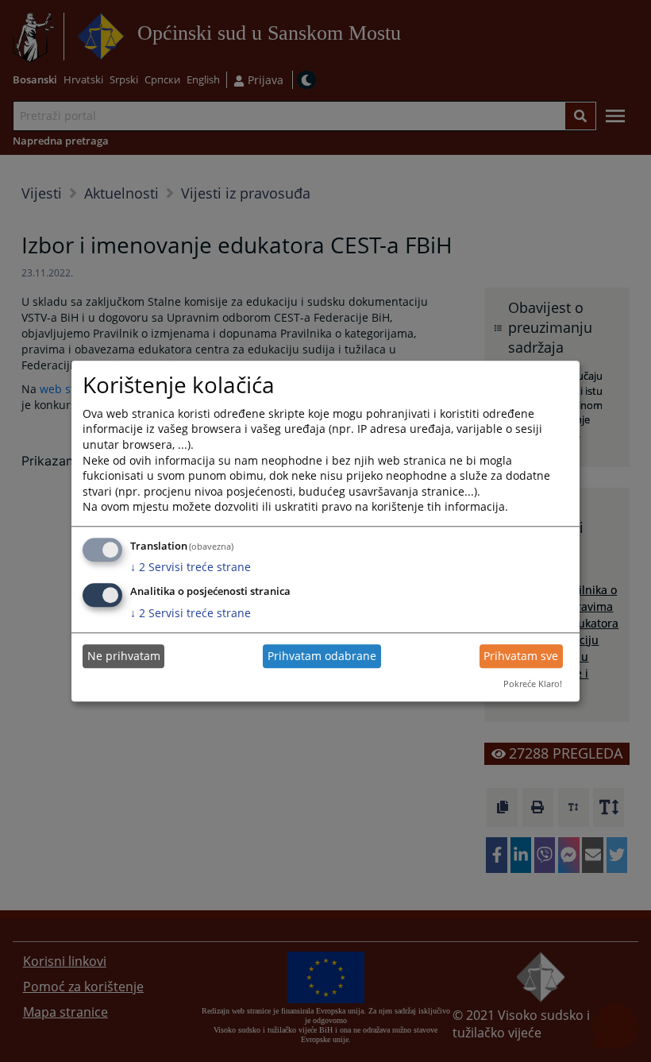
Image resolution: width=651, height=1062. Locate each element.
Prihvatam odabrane (322, 656)
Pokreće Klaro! (532, 684)
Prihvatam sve (520, 656)
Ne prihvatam (123, 656)
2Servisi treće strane (190, 567)
